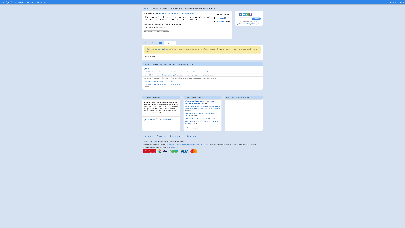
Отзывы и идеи (177, 136)
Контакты (192, 136)
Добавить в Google (249, 24)
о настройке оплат (175, 147)
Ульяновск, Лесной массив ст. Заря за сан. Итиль (177, 13)
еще (147, 68)
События (20, 2)
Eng (402, 2)
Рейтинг (31, 2)
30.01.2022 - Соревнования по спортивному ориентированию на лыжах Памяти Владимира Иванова (178, 72)
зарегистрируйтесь (161, 49)
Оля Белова (220, 18)
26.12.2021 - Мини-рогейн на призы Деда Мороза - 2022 (163, 84)
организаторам (165, 119)
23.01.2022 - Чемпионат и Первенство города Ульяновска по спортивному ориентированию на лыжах (179, 75)
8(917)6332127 (220, 21)
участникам (150, 119)
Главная (149, 136)
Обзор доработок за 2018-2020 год (197, 118)
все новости (193, 128)
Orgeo (155, 141)
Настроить (256, 19)
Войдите (148, 49)
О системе (43, 2)
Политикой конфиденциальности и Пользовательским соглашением (188, 144)
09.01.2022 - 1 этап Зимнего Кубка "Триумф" (159, 81)
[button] (394, 2)
